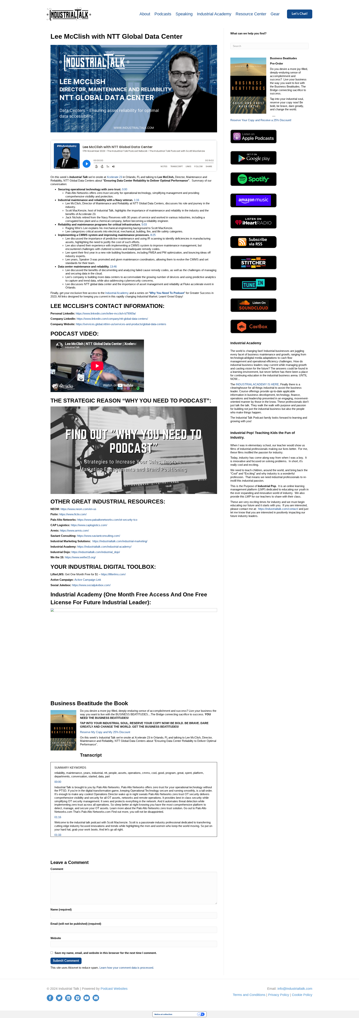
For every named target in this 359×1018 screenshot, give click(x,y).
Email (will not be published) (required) (75, 923)
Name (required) (61, 909)
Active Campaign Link (87, 579)
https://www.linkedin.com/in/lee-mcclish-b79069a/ (106, 313)
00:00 (57, 781)
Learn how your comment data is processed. (126, 967)
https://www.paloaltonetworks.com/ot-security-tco (107, 519)
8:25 (153, 235)
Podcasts (162, 14)
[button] (299, 14)
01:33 (57, 834)
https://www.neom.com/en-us (78, 509)
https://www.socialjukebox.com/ (91, 585)
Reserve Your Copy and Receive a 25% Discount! (260, 120)
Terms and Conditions (249, 995)
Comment (56, 868)
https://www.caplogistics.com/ (89, 525)
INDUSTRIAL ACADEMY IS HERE (257, 384)
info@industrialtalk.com (294, 989)
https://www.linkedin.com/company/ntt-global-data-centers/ (112, 318)
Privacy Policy (278, 995)
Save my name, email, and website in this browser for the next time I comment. (106, 952)
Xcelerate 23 (114, 177)
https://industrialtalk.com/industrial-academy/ (104, 546)
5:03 (144, 224)
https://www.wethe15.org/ (80, 557)
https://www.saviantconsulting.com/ (98, 535)
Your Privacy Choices (186, 1014)
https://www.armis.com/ (74, 530)
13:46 (113, 266)
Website (55, 938)
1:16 (136, 200)
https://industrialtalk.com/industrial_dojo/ (95, 552)
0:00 (124, 189)
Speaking (184, 14)
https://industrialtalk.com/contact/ (278, 508)
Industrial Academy (214, 14)
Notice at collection (163, 1014)
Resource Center (251, 14)
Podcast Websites (114, 989)
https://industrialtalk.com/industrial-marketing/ (119, 541)
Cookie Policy (302, 995)
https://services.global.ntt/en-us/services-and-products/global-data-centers (121, 324)
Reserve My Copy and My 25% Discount (105, 732)
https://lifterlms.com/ (113, 574)
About (144, 14)
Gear (275, 14)
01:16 (57, 817)
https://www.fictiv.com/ (73, 514)
